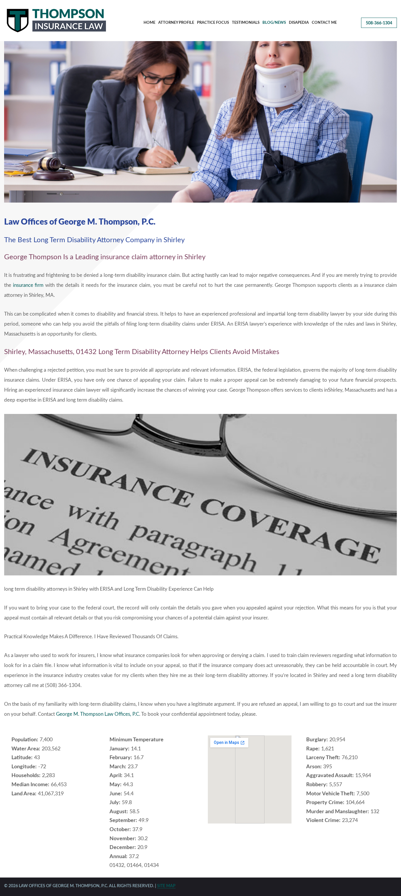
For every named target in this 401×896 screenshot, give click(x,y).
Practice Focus (213, 23)
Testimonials (246, 23)
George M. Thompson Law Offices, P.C (97, 714)
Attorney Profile (176, 23)
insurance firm (28, 285)
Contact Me (324, 23)
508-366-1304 (379, 23)
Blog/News (274, 23)
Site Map (166, 886)
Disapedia (299, 23)
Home (149, 23)
